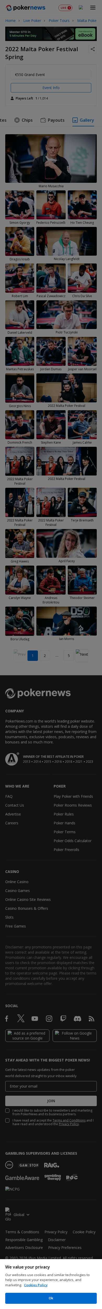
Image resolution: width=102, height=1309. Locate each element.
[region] (51, 1284)
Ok (51, 1298)
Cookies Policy (36, 1285)
